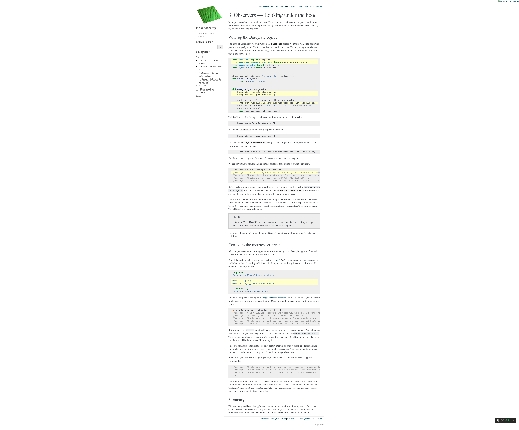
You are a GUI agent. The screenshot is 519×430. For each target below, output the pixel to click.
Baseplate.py (206, 28)
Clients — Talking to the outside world (304, 6)
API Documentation (205, 88)
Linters (199, 95)
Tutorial (199, 57)
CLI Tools (200, 92)
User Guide (201, 85)
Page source (319, 424)
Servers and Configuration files (271, 6)
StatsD (277, 260)
